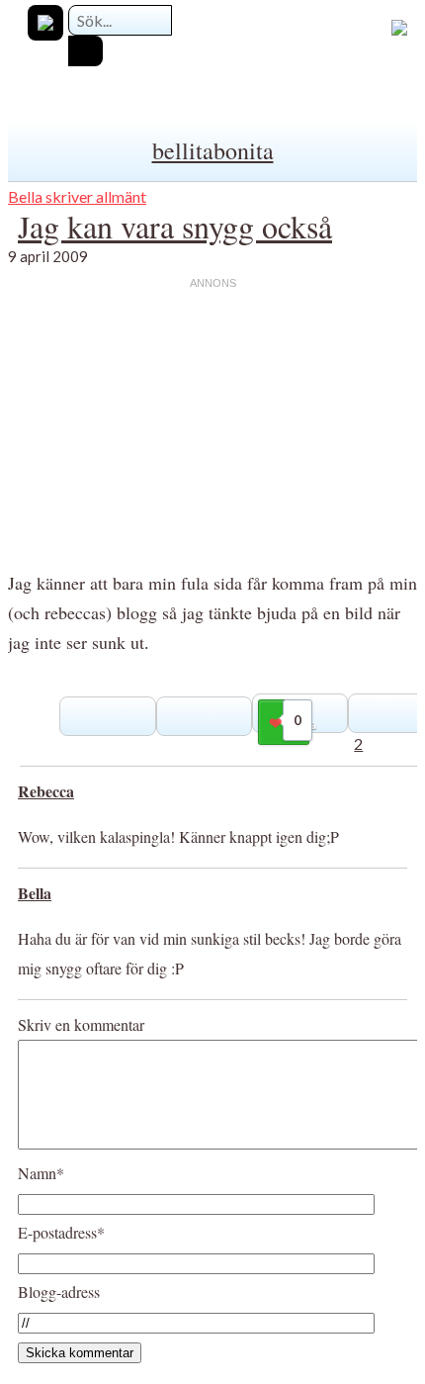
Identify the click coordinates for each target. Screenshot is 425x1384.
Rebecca (46, 791)
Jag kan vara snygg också (175, 226)
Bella (34, 892)
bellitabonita (213, 150)
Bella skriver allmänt (77, 196)
